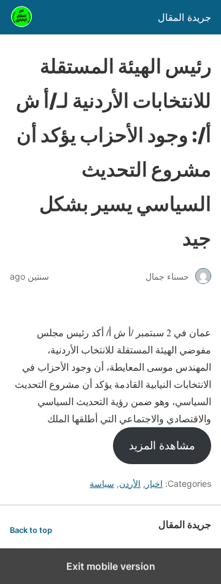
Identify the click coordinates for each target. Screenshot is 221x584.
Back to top (31, 530)
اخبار (154, 483)
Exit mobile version (110, 566)
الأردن (130, 483)
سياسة (102, 483)
